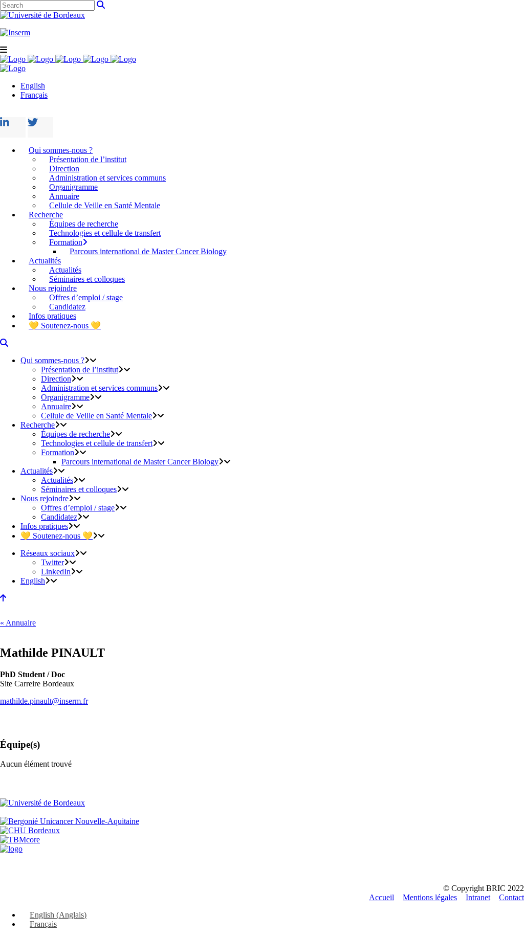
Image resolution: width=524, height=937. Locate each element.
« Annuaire (18, 622)
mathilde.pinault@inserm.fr (44, 701)
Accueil (381, 897)
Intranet (478, 897)
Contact (511, 897)
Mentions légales (430, 897)
